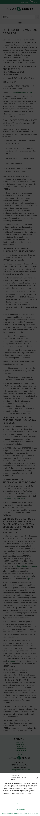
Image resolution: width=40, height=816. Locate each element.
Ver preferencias (20, 809)
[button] (37, 778)
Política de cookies (7, 813)
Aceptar (20, 799)
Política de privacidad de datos (22, 813)
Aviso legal (35, 813)
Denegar (20, 804)
